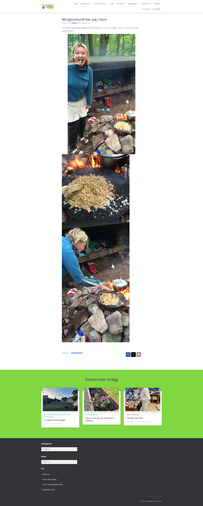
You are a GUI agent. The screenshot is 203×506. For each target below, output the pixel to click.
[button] (90, 4)
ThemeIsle (158, 501)
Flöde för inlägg (49, 479)
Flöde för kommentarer (52, 485)
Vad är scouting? (100, 4)
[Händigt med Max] (142, 399)
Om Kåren (120, 4)
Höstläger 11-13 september (151, 9)
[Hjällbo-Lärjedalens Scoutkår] (48, 6)
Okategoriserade (76, 353)
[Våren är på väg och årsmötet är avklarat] (101, 399)
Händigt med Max (135, 418)
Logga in (45, 474)
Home (75, 4)
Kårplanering (132, 4)
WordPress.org (48, 490)
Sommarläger (49, 417)
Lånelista (157, 4)
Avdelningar (85, 4)
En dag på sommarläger (55, 420)
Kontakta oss (146, 4)
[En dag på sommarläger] (60, 399)
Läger (112, 4)
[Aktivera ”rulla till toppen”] (199, 501)
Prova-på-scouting (63, 415)
